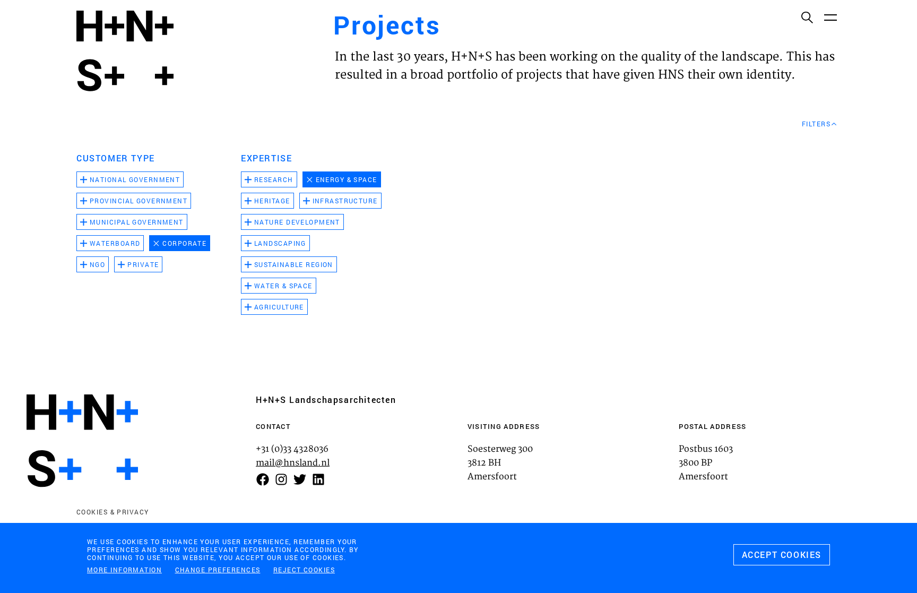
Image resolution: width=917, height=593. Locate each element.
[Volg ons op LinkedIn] (318, 479)
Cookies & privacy (112, 512)
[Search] (806, 17)
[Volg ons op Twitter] (300, 479)
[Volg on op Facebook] (263, 479)
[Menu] (830, 17)
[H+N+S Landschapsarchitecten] (82, 440)
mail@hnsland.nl (293, 463)
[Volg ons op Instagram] (281, 479)
